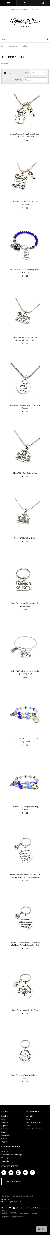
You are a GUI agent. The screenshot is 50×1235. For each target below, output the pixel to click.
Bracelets (4, 1116)
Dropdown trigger (25, 3)
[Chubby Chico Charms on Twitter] (10, 1172)
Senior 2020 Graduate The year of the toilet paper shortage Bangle (25, 672)
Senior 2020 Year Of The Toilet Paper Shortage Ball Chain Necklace (25, 338)
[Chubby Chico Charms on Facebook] (3, 1172)
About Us (29, 1116)
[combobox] (25, 39)
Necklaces (4, 1122)
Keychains (5, 1126)
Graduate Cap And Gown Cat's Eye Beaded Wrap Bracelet (25, 740)
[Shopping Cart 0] (42, 3)
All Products (13, 46)
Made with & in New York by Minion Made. (19, 1208)
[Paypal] (5, 1216)
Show (26, 73)
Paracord (4, 1129)
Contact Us (5, 1161)
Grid (5, 73)
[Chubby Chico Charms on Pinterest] (32, 1172)
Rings (3, 1132)
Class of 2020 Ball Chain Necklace (25, 538)
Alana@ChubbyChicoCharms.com (17, 1202)
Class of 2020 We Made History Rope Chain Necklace (25, 406)
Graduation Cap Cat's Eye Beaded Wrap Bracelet (25, 808)
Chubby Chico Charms (13, 1181)
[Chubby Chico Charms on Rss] (25, 1172)
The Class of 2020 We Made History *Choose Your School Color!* (25, 271)
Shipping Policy (6, 1158)
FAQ (28, 1119)
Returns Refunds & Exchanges (11, 1155)
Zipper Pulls (5, 1135)
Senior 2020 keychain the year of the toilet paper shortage (25, 604)
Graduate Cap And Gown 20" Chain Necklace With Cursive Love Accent (25, 135)
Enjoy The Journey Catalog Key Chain (25, 1010)
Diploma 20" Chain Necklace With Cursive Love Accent (25, 203)
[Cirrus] (17, 1216)
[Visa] (4, 1213)
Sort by (18, 80)
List (10, 73)
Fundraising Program (33, 1122)
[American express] (13, 1213)
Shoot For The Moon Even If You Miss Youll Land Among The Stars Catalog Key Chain (25, 876)
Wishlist (29, 1126)
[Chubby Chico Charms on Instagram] (18, 1172)
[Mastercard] (24, 1213)
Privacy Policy (6, 1151)
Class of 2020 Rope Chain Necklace (25, 473)
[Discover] (35, 1213)
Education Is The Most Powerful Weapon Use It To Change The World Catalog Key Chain (25, 943)
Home (3, 46)
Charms (4, 1138)
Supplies (4, 1142)
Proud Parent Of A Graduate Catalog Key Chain (25, 1076)
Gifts (3, 1119)
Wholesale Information (34, 1129)
